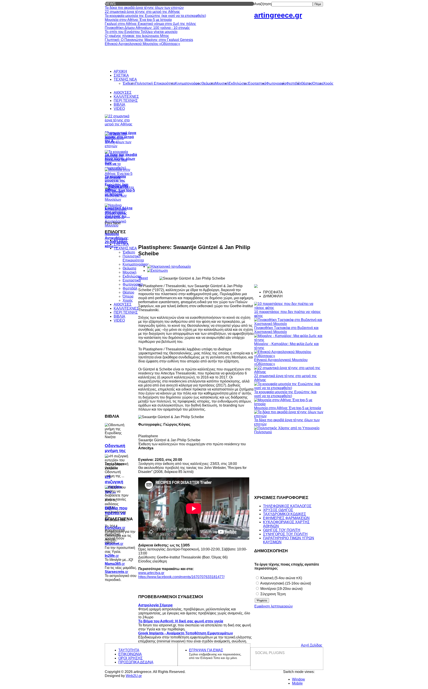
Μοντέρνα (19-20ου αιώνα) (280, 589)
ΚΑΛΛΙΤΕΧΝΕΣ (126, 308)
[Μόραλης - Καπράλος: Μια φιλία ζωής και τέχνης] (288, 340)
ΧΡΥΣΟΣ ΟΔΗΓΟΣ (278, 510)
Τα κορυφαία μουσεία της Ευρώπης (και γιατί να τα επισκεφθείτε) (285, 394)
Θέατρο (128, 292)
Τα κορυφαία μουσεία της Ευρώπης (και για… (116, 182)
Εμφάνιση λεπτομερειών (273, 606)
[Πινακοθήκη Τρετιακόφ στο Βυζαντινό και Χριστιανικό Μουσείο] (288, 324)
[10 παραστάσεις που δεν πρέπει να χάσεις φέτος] (288, 308)
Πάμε (318, 4)
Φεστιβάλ (130, 288)
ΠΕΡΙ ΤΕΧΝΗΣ (126, 312)
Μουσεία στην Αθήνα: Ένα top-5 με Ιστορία (287, 408)
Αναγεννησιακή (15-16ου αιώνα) (285, 583)
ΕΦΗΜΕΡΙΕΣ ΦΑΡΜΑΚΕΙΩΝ (286, 518)
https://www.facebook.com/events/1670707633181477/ (181, 577)
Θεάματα (129, 268)
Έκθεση (129, 252)
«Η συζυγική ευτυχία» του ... (114, 484)
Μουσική (129, 272)
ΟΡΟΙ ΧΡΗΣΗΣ (130, 658)
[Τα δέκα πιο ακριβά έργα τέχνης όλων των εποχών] (288, 416)
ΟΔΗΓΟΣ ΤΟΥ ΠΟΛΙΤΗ (281, 530)
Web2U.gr (134, 676)
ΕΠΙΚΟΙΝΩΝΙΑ (130, 654)
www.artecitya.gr (151, 573)
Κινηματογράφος (136, 264)
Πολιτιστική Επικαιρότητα (133, 258)
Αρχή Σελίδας (311, 645)
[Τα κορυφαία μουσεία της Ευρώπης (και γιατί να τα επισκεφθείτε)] (288, 388)
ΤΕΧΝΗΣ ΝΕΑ (125, 248)
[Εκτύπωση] (157, 270)
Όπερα (128, 296)
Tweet (143, 278)
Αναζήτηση (263, 4)
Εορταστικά (132, 280)
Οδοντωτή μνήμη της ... (115, 450)
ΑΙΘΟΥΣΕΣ (123, 304)
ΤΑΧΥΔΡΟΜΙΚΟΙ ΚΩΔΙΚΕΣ (284, 514)
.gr (115, 528)
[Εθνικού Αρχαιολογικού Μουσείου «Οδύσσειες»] (288, 356)
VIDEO (119, 320)
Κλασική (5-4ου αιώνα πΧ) (280, 578)
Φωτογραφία (133, 284)
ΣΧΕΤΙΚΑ (121, 244)
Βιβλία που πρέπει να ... (116, 513)
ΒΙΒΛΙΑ (119, 316)
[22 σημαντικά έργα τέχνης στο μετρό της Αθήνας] (288, 372)
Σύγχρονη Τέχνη (272, 594)
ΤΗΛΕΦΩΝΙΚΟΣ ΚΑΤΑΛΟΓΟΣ (287, 506)
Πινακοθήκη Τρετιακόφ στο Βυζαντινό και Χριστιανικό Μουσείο (286, 330)
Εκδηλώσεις (132, 276)
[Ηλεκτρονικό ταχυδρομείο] (169, 266)
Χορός (128, 300)
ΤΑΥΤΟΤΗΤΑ (128, 650)
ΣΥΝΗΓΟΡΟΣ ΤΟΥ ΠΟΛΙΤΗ (285, 534)
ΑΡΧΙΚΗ (120, 240)
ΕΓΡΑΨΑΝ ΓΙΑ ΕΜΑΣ (206, 650)
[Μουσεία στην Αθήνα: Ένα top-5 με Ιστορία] (288, 404)
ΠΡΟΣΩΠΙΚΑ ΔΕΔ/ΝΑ (135, 662)
